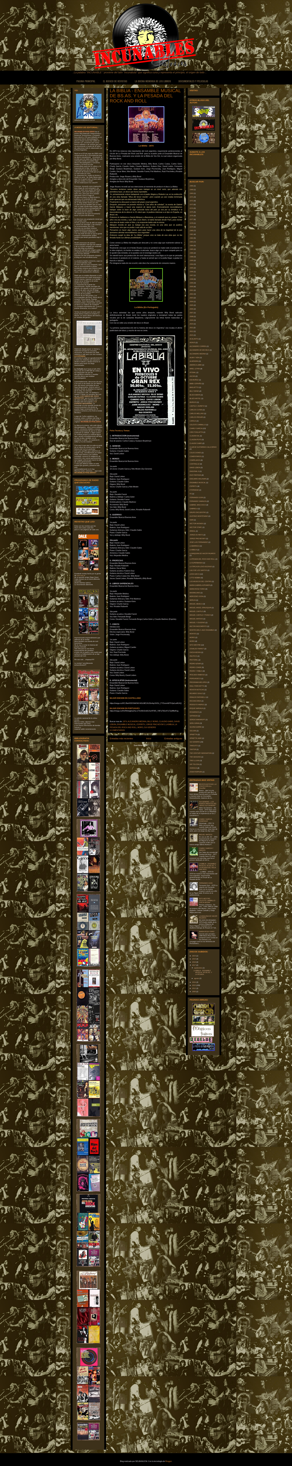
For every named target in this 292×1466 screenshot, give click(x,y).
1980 (191, 230)
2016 (194, 982)
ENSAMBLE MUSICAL (126, 724)
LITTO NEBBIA (195, 578)
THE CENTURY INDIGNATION (201, 753)
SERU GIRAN (194, 723)
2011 (191, 327)
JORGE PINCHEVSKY (155, 724)
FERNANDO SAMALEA (198, 501)
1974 (125, 721)
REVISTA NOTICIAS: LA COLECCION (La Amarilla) (207, 786)
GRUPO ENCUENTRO (198, 512)
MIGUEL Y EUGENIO (197, 622)
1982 (191, 238)
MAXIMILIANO (195, 593)
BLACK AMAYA (195, 395)
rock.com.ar (81, 575)
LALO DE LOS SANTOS (198, 570)
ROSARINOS (194, 712)
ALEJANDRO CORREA (198, 346)
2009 (191, 320)
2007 (191, 313)
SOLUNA (193, 731)
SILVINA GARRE (195, 727)
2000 (191, 286)
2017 (194, 965)
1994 (191, 264)
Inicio (148, 738)
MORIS (192, 637)
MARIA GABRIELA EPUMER (200, 585)
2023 (194, 956)
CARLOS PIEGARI (196, 417)
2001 (191, 290)
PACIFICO (193, 656)
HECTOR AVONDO (196, 523)
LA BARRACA (194, 546)
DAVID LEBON (195, 467)
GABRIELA (193, 509)
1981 (191, 234)
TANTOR (193, 749)
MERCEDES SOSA (196, 596)
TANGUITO (194, 746)
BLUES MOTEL (195, 398)
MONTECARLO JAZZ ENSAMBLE (202, 630)
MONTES (193, 634)
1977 (191, 219)
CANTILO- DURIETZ (197, 406)
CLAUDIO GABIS (166, 721)
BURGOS (193, 402)
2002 (191, 294)
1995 (191, 268)
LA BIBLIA (170, 724)
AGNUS (192, 342)
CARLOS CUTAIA (196, 410)
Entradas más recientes (121, 738)
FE (191, 494)
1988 (191, 257)
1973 (191, 204)
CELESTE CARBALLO (198, 425)
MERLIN (193, 600)
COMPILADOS (195, 460)
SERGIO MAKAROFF (197, 719)
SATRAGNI (194, 716)
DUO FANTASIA (195, 475)
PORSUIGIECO (195, 678)
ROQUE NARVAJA (196, 708)
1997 (191, 275)
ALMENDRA (194, 361)
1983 (191, 242)
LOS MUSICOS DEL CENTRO (200, 581)
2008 (191, 316)
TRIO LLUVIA (194, 760)
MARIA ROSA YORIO (197, 589)
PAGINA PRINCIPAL (85, 81)
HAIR (191, 520)
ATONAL (193, 372)
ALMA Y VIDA (194, 357)
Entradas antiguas (173, 738)
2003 (191, 298)
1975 (191, 212)
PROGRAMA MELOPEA (198, 682)
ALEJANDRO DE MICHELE (199, 350)
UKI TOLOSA (194, 764)
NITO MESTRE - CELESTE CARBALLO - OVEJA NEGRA (207, 900)
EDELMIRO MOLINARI (198, 479)
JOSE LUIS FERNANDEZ (199, 542)
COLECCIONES (195, 453)
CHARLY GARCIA (196, 428)
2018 (194, 962)
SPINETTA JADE (196, 738)
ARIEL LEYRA (195, 369)
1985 (191, 249)
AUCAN (192, 376)
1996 (191, 272)
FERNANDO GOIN (196, 497)
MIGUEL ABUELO (196, 604)
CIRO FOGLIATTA (196, 432)
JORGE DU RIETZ (196, 535)
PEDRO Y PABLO (196, 671)
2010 (191, 324)
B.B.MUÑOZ (194, 380)
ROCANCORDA (195, 701)
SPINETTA (193, 734)
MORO (140, 727)
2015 (191, 335)
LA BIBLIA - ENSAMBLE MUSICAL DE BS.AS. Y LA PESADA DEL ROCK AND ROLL (145, 95)
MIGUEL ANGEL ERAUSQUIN (200, 608)
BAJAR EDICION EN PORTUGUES (125, 708)
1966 (191, 186)
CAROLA (193, 421)
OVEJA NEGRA (195, 652)
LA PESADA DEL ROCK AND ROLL (202, 559)
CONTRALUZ (194, 464)
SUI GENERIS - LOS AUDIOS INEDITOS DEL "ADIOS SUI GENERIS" (208, 804)
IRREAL (192, 531)
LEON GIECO (194, 574)
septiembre (198, 968)
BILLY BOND (152, 721)
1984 (191, 245)
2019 (194, 959)
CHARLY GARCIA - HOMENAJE (206, 820)
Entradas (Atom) (151, 745)
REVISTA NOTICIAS (197, 690)
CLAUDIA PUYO (195, 439)
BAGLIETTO (194, 387)
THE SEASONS (195, 757)
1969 (191, 193)
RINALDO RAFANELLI (198, 697)
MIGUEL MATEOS (196, 619)
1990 (191, 260)
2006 (191, 309)
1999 (191, 283)
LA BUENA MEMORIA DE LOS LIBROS (153, 81)
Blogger (168, 1461)
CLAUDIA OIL (194, 436)
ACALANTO (194, 339)
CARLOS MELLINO (197, 413)
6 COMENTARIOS (117, 730)
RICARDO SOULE (196, 693)
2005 (191, 305)
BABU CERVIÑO (195, 383)
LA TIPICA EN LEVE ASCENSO (201, 566)
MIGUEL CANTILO (196, 611)
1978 (191, 223)
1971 (191, 197)
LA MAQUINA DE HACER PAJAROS (202, 553)
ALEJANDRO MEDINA (137, 721)
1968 (191, 189)
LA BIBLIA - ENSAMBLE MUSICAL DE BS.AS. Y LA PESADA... (203, 972)
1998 (191, 279)
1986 (191, 253)
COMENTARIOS (195, 456)
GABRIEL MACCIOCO (198, 505)
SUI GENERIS (150, 727)
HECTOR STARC (196, 527)
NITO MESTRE (195, 645)
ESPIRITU (141, 724)
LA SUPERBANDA (196, 563)
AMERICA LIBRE (196, 365)
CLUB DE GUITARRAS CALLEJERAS (203, 447)
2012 (191, 331)
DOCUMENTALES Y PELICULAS (193, 81)
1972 (191, 201)
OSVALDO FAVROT (197, 649)
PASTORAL (194, 660)
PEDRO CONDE (195, 667)
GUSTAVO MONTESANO (199, 516)
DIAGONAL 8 (194, 471)
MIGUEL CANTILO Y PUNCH (200, 615)
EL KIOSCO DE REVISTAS (115, 81)
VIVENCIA (193, 768)
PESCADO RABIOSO (197, 675)
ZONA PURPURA (196, 772)
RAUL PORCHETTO (197, 686)
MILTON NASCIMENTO (198, 626)
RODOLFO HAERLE (197, 704)
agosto (196, 978)
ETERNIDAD (194, 490)
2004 (191, 301)
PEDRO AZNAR (195, 664)
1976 (191, 216)
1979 (191, 227)
